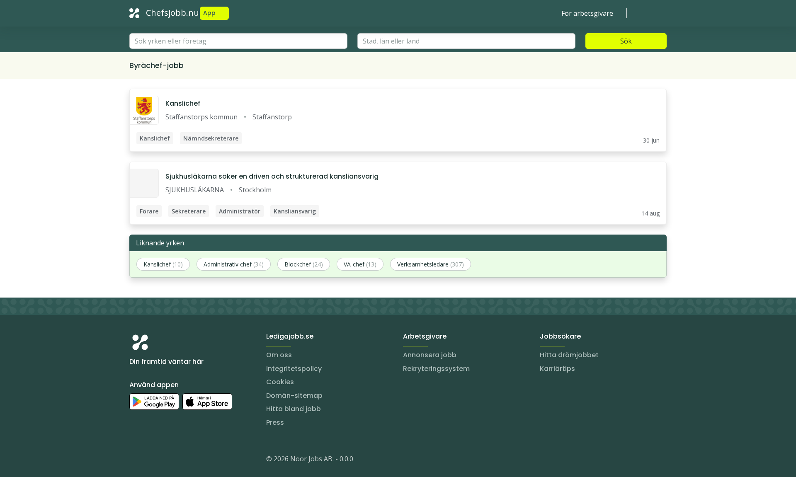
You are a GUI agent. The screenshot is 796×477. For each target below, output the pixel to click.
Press (275, 422)
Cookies (280, 382)
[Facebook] (169, 460)
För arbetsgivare (587, 13)
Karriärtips (557, 368)
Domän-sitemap (294, 395)
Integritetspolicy (294, 368)
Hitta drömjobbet (569, 355)
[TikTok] (185, 460)
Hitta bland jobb (293, 409)
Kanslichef (182, 103)
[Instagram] (136, 460)
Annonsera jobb (429, 355)
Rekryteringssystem (436, 368)
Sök (626, 41)
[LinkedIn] (152, 460)
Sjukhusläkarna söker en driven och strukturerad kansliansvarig (272, 176)
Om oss (279, 355)
